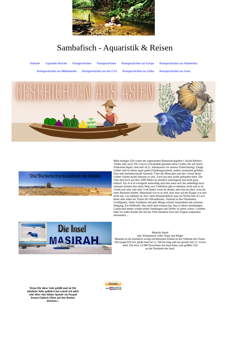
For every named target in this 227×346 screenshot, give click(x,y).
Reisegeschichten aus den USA (99, 71)
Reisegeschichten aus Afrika (138, 71)
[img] (113, 18)
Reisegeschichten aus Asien (174, 71)
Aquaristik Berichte (56, 63)
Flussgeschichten (81, 63)
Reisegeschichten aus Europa (137, 63)
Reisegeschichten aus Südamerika (178, 63)
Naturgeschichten (106, 63)
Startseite (35, 63)
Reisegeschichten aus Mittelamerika (57, 71)
